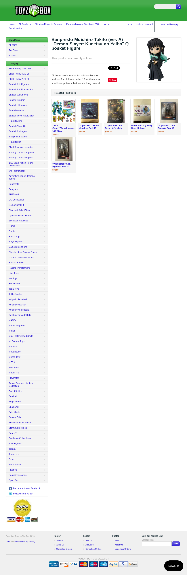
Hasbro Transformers (19, 268)
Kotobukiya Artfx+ (17, 304)
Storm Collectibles (18, 428)
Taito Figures (15, 443)
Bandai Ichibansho (18, 105)
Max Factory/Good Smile (21, 336)
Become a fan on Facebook (26, 488)
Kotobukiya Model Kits (20, 315)
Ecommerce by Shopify (24, 542)
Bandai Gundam (17, 100)
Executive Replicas (18, 220)
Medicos (13, 346)
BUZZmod (14, 194)
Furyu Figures (15, 241)
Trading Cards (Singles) (21, 157)
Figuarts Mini (15, 142)
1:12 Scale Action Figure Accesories (21, 164)
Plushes (13, 470)
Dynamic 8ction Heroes (20, 215)
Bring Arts (13, 189)
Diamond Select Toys (19, 210)
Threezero (14, 454)
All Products (25, 24)
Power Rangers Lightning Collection (21, 384)
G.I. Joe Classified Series (21, 257)
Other (11, 459)
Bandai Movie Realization (21, 115)
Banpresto (14, 184)
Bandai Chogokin (17, 126)
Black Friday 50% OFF (20, 74)
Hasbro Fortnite (16, 262)
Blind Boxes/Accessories (21, 147)
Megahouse (15, 351)
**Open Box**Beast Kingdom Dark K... (89, 127)
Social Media (15, 28)
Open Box (14, 480)
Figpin (12, 231)
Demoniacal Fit (16, 205)
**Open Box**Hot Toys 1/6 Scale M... (114, 127)
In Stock (13, 55)
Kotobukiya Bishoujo (19, 310)
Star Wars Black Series (20, 422)
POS (8, 542)
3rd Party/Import (16, 171)
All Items (13, 45)
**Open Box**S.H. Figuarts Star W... (167, 127)
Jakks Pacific (15, 294)
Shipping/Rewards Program (48, 24)
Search (59, 540)
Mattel (12, 331)
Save (114, 80)
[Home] (33, 15)
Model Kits (14, 372)
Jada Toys (14, 289)
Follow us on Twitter (23, 493)
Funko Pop (14, 236)
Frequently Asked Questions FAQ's (83, 24)
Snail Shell (14, 407)
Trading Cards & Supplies (21, 152)
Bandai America (16, 110)
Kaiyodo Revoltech (18, 299)
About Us (108, 24)
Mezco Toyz (14, 357)
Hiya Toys (13, 273)
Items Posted (15, 464)
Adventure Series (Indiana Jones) (22, 177)
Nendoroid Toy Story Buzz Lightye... (141, 127)
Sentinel (13, 396)
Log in (129, 24)
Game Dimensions (18, 247)
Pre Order (13, 50)
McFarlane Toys (16, 341)
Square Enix (15, 417)
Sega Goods (15, 401)
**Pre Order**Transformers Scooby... (63, 128)
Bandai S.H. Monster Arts (21, 89)
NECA (12, 362)
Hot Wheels (14, 283)
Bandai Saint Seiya (18, 94)
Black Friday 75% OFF (20, 68)
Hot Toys (13, 278)
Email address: (148, 540)
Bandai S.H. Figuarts (19, 84)
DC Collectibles (16, 199)
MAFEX (12, 320)
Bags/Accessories (17, 475)
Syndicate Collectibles (20, 438)
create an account (144, 24)
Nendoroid (14, 367)
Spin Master (15, 412)
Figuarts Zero (15, 121)
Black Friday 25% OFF (20, 79)
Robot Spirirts (15, 391)
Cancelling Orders (64, 549)
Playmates (14, 378)
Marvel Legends (17, 325)
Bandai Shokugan (18, 131)
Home (12, 24)
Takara (12, 449)
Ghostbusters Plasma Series (23, 252)
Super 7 (13, 433)
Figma (12, 226)
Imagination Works (18, 136)
